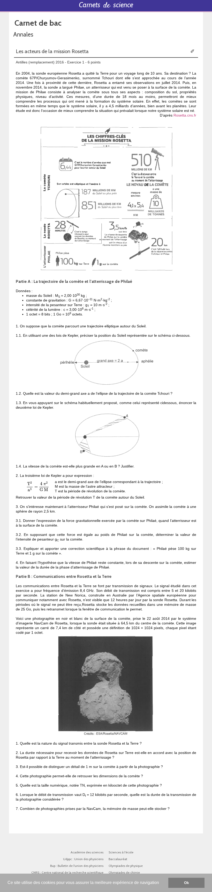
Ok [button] (186, 883)
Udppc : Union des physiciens (83, 859)
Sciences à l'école (121, 852)
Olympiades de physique (126, 866)
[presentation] (37, 487)
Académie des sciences (87, 852)
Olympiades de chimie (124, 872)
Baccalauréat (118, 859)
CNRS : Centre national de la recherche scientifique (67, 872)
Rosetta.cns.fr (184, 115)
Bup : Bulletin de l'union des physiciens (76, 866)
